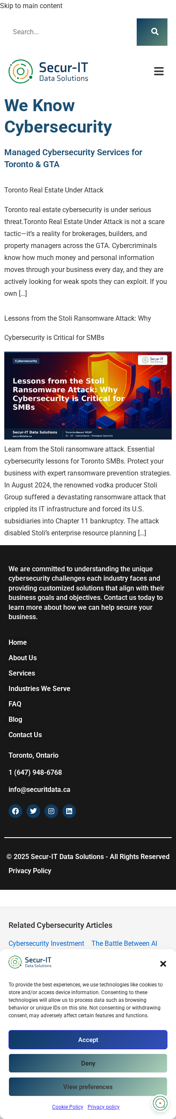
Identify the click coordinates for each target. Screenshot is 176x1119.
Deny (88, 1063)
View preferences (88, 1087)
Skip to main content (31, 6)
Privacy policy (104, 1107)
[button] (163, 964)
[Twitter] (33, 811)
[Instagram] (51, 811)
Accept (88, 1040)
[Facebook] (15, 811)
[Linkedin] (69, 811)
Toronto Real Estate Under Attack (53, 190)
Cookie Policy (67, 1107)
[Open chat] (160, 1103)
